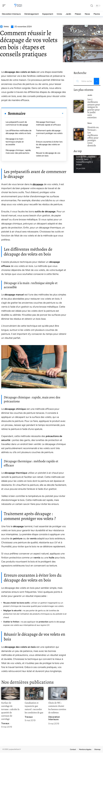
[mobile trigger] (5, 5)
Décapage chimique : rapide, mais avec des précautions (18, 151)
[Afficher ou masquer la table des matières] (44, 113)
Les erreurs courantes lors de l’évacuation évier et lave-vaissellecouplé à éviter (86, 159)
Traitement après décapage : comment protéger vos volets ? (49, 133)
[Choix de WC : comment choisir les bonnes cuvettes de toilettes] (57, 693)
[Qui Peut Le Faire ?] (18, 5)
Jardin (89, 95)
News (89, 123)
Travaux (5, 723)
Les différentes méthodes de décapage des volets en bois (18, 131)
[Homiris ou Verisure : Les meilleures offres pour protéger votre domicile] (79, 134)
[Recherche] (91, 6)
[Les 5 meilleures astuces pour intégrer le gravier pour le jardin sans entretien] (79, 106)
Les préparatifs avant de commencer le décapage (17, 123)
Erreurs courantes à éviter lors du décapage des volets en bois (49, 145)
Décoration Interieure (54, 718)
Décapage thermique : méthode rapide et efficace (48, 123)
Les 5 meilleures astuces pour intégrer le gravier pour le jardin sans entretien (93, 108)
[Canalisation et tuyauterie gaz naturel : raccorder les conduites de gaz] (34, 693)
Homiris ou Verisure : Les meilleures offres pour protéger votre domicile (93, 136)
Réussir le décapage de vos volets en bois (48, 154)
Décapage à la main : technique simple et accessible (15, 142)
